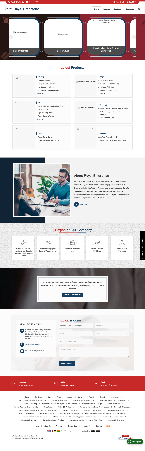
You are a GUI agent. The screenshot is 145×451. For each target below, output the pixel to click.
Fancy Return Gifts (95, 420)
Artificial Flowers (58, 417)
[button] (18, 2)
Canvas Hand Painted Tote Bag (115, 51)
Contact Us (130, 9)
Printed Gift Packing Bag (66, 407)
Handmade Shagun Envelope (92, 404)
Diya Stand (52, 410)
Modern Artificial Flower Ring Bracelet (113, 109)
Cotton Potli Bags (106, 81)
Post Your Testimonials (72, 295)
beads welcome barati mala (116, 410)
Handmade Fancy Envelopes (48, 90)
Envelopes (42, 77)
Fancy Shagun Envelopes (47, 84)
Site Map (99, 426)
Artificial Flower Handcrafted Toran (51, 106)
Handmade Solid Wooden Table (83, 400)
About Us (106, 9)
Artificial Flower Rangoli (108, 137)
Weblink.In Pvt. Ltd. (36, 438)
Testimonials (72, 426)
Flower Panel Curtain (45, 137)
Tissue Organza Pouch (26, 414)
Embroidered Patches (76, 420)
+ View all (40, 94)
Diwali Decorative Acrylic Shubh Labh (98, 414)
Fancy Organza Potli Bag (108, 90)
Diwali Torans (43, 110)
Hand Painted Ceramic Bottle (113, 417)
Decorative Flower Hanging (92, 410)
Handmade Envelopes (46, 87)
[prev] (11, 37)
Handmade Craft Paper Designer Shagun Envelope (59, 404)
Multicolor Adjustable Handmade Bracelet (111, 113)
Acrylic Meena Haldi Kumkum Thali (31, 410)
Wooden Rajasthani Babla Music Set (26, 407)
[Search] (139, 9)
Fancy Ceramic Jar (113, 404)
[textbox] (76, 325)
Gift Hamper (115, 397)
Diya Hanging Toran (45, 113)
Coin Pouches (120, 414)
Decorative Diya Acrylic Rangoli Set (112, 140)
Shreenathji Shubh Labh (122, 407)
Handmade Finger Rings (69, 410)
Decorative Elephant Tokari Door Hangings (94, 407)
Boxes (27, 397)
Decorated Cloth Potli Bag (109, 84)
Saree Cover (30, 51)
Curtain (41, 133)
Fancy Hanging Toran (46, 116)
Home (96, 9)
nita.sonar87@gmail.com (36, 2)
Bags (101, 77)
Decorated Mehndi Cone (116, 420)
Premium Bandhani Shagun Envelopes (72, 49)
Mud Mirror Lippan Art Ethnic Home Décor (83, 417)
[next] (134, 37)
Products (117, 9)
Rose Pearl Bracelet (107, 117)
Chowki (102, 397)
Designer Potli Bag (106, 87)
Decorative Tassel (105, 400)
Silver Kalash (121, 400)
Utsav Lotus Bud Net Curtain (48, 140)
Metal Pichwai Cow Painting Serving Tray (32, 400)
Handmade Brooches (47, 414)
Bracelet (103, 105)
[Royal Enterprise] (9, 9)
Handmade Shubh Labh (29, 420)
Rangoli (102, 133)
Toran (40, 103)
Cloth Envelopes (44, 81)
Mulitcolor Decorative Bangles (69, 414)
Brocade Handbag (30, 404)
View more (83, 204)
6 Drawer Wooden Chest (59, 400)
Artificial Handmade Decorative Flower (34, 417)
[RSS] (108, 426)
